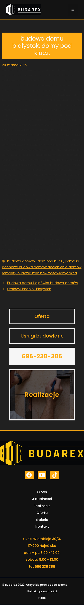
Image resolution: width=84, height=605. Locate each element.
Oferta (42, 512)
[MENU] (73, 10)
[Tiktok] (54, 475)
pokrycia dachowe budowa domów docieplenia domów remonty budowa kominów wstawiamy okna (41, 267)
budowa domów (21, 261)
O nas (42, 492)
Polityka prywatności (42, 591)
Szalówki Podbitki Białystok (29, 289)
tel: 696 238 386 (42, 566)
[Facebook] (29, 475)
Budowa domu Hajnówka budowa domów (42, 283)
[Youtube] (42, 475)
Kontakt (42, 526)
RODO (42, 598)
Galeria (42, 519)
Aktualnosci (42, 499)
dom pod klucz (50, 261)
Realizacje (42, 506)
